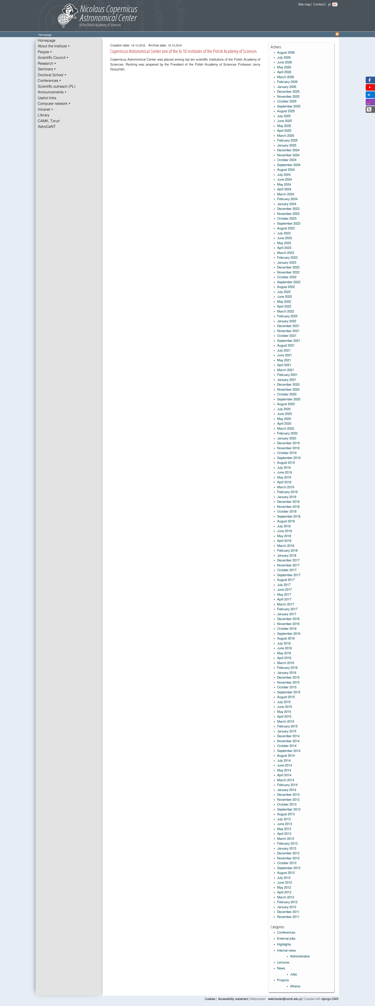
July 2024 (284, 174)
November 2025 (288, 96)
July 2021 (284, 350)
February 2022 (287, 316)
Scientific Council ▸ (53, 57)
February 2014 (287, 785)
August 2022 (286, 287)
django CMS (330, 999)
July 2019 (284, 467)
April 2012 (284, 892)
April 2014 (284, 775)
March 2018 (285, 545)
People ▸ (45, 52)
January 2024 (286, 204)
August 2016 (286, 638)
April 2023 (284, 248)
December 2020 (288, 384)
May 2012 (284, 887)
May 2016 (284, 653)
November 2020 (288, 389)
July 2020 (284, 409)
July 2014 (284, 760)
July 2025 (284, 116)
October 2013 (286, 804)
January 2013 (286, 848)
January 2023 (286, 262)
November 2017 (288, 565)
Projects (283, 980)
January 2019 (286, 497)
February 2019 (287, 492)
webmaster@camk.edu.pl (285, 999)
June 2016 (284, 648)
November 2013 (288, 799)
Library (43, 115)
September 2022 (288, 282)
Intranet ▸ (45, 109)
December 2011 (288, 912)
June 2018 (284, 531)
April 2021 (284, 365)
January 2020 (286, 438)
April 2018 (284, 540)
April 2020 (284, 423)
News (281, 968)
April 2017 (284, 599)
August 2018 (286, 521)
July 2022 (284, 292)
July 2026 (284, 57)
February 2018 (287, 550)
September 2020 (288, 399)
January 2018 (286, 555)
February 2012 (287, 902)
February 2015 (287, 726)
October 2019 (286, 453)
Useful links (47, 98)
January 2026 (286, 87)
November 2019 (288, 448)
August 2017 (286, 580)
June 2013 (284, 824)
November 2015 (288, 682)
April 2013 (284, 833)
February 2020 (287, 433)
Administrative (300, 956)
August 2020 (286, 404)
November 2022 (288, 272)
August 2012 (286, 872)
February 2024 (287, 199)
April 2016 (284, 658)
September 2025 (288, 106)
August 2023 (286, 228)
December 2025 (288, 91)
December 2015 (288, 677)
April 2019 (284, 482)
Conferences (286, 932)
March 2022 (285, 311)
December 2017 (288, 560)
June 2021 (284, 355)
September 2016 (288, 633)
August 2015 (286, 697)
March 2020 (285, 428)
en (335, 4)
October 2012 (286, 863)
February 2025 (287, 140)
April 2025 (284, 130)
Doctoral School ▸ (52, 75)
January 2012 (286, 907)
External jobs (286, 938)
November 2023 (288, 213)
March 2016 (285, 663)
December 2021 (288, 326)
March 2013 (285, 838)
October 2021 (286, 335)
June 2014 (284, 765)
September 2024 (288, 165)
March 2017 (285, 604)
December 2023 (288, 208)
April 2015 (284, 716)
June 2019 (284, 472)
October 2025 (286, 101)
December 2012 (288, 853)
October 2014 (286, 746)
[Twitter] (369, 110)
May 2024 (284, 184)
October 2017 (286, 570)
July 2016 (284, 643)
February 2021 (287, 374)
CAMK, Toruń (49, 121)
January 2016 (286, 672)
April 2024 (284, 189)
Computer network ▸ (54, 103)
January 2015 (286, 731)
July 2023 (284, 233)
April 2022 (284, 306)
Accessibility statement (233, 999)
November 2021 (288, 331)
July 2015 (284, 702)
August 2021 (286, 345)
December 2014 (288, 736)
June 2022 (284, 296)
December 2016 (288, 619)
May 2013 (284, 829)
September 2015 (288, 692)
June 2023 (284, 238)
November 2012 (288, 858)
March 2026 (285, 77)
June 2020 (284, 414)
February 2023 (287, 257)
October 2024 (286, 160)
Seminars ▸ (47, 69)
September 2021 (288, 340)
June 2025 (284, 121)
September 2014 (288, 751)
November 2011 (288, 917)
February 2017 (287, 609)
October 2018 (286, 511)
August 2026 (286, 52)
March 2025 (285, 135)
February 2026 (287, 82)
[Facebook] (369, 81)
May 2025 (284, 126)
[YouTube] (370, 88)
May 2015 (284, 711)
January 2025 (286, 145)
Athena (295, 986)
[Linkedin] (369, 95)
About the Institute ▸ (54, 46)
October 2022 (286, 277)
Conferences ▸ (49, 80)
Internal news (286, 950)
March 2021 (285, 370)
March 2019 (285, 487)
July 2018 (284, 526)
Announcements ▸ (52, 92)
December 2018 (288, 501)
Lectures (283, 962)
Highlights (284, 944)
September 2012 (288, 868)
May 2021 (284, 360)
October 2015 (286, 687)
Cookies (210, 999)
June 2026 (284, 62)
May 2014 (284, 770)
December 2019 (288, 443)
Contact (318, 4)
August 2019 (286, 462)
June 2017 (284, 589)
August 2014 (286, 755)
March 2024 (285, 194)
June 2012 (284, 882)
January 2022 (286, 321)
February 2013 (287, 843)
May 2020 (284, 419)
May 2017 (284, 594)
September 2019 (288, 458)
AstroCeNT (47, 126)
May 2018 (284, 536)
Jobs (293, 974)
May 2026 (284, 67)
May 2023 (284, 243)
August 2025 (286, 111)
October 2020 (286, 394)
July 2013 (284, 819)
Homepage (46, 40)
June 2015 (284, 706)
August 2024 (286, 169)
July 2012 (284, 877)
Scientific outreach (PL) (57, 86)
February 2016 (287, 667)
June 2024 (284, 179)
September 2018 (288, 516)
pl (329, 4)
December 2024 (288, 150)
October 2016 (286, 628)
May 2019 (284, 477)
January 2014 (286, 790)
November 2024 (288, 155)
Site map (304, 4)
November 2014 (288, 741)
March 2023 (285, 253)
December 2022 (288, 267)
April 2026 (284, 72)
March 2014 (285, 780)
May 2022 (284, 301)
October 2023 (286, 218)
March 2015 (285, 721)
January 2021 (286, 379)
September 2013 (288, 809)
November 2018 (288, 506)
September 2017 (288, 575)
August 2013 (286, 814)
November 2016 (288, 624)
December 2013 (288, 794)
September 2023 (288, 223)
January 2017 (286, 614)
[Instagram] (369, 103)
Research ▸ (47, 63)
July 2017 (284, 585)
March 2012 (285, 897)
